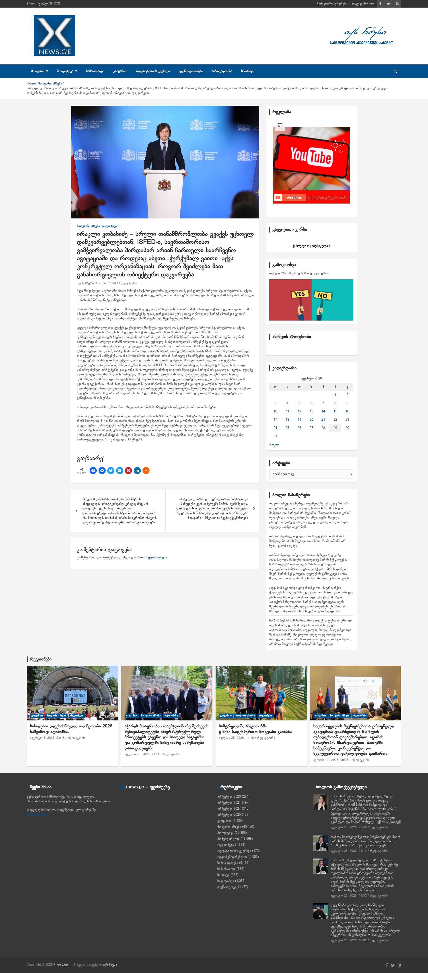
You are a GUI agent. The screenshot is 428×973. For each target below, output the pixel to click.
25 (287, 428)
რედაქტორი (128, 283)
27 (311, 428)
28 (323, 428)
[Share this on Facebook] (93, 470)
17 (275, 420)
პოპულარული (228, 839)
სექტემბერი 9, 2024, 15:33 (96, 283)
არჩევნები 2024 (229, 809)
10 (275, 411)
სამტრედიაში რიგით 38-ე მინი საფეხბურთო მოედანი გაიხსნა (255, 729)
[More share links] (146, 470)
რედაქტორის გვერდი (153, 71)
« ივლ (274, 444)
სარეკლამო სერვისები (332, 4)
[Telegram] (119, 470)
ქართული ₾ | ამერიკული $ (311, 246)
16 (347, 411)
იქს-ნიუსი (110, 965)
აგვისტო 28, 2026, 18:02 (349, 940)
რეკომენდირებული (232, 857)
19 (299, 420)
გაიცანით (120, 71)
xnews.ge (61, 965)
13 (311, 411)
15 (335, 411)
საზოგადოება (222, 71)
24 (275, 428)
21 (323, 420)
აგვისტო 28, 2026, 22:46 (349, 827)
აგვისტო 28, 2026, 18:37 (349, 896)
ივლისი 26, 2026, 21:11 (142, 754)
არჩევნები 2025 (229, 815)
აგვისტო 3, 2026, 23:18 (47, 738)
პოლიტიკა (65, 71)
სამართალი (95, 71)
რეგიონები (40, 659)
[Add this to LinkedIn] (137, 470)
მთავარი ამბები (88, 226)
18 (287, 420)
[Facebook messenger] (102, 470)
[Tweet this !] (110, 470)
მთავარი (37, 71)
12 (299, 411)
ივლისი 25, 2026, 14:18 (236, 738)
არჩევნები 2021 (229, 803)
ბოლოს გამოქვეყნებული (341, 787)
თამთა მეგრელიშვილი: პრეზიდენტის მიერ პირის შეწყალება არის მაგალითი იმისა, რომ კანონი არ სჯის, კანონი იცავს (307, 541)
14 (323, 411)
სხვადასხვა (225, 881)
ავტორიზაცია (157, 557)
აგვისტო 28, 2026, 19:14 (349, 851)
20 (311, 420)
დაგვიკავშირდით (363, 4)
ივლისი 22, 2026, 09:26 (330, 760)
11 (287, 411)
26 (299, 428)
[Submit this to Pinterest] (128, 470)
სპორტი (247, 71)
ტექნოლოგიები (191, 71)
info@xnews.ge (38, 814)
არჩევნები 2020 (229, 797)
